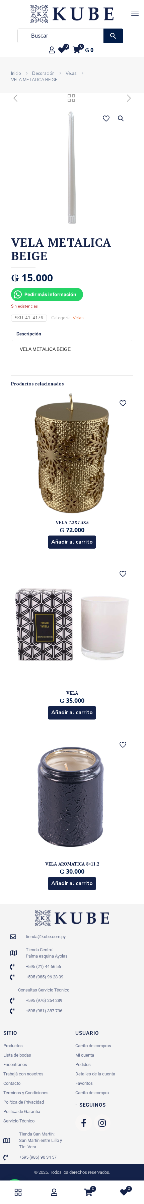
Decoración (43, 74)
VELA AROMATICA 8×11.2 (72, 864)
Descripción (28, 333)
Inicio (16, 74)
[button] (121, 118)
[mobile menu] (135, 13)
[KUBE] (72, 13)
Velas (71, 74)
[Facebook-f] (83, 1122)
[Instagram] (102, 1122)
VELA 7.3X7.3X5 (72, 522)
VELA (72, 693)
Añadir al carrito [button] (72, 542)
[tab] (72, 334)
